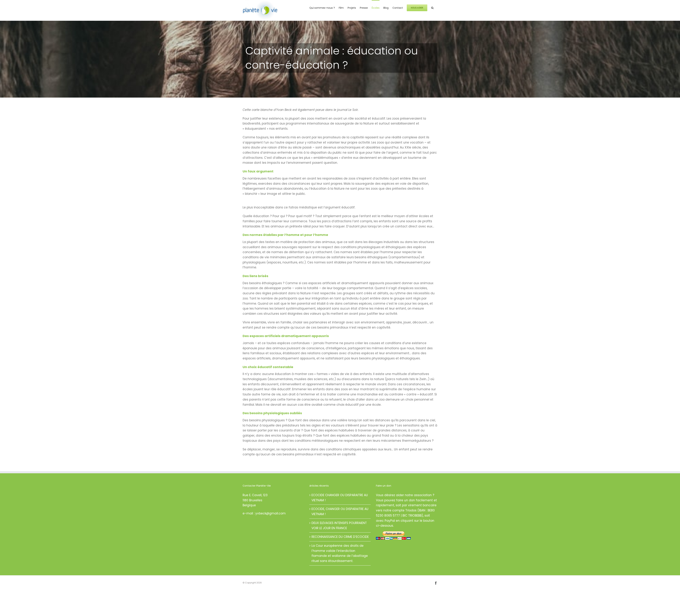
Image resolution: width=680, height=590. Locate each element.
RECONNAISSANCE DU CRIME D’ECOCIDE (340, 537)
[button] (432, 7)
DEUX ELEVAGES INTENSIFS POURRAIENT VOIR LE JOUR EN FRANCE (339, 525)
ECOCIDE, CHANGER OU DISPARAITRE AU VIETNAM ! (339, 511)
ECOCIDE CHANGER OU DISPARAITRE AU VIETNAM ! (339, 497)
